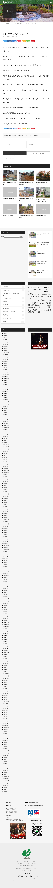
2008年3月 (5, 787)
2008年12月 (6, 776)
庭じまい (42, 307)
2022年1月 (5, 442)
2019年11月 (6, 496)
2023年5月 (5, 414)
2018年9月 (5, 526)
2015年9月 (5, 603)
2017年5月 (5, 560)
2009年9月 (5, 757)
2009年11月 (6, 753)
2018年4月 (5, 536)
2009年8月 (5, 759)
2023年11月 (6, 402)
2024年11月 (6, 376)
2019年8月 (5, 502)
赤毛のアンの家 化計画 (8, 215)
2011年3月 (5, 718)
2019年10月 (6, 498)
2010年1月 (5, 748)
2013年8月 (5, 656)
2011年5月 (5, 714)
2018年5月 (5, 534)
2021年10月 (6, 449)
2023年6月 (5, 412)
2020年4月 (5, 485)
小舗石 (34, 307)
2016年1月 (5, 594)
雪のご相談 (10, 878)
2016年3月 (5, 590)
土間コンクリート (42, 305)
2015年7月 (5, 607)
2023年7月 (5, 410)
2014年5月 (5, 637)
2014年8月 (5, 631)
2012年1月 (5, 697)
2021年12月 (6, 444)
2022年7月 (5, 432)
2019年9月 (5, 500)
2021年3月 (5, 464)
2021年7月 (5, 455)
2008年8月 (5, 785)
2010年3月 (5, 744)
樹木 (31, 310)
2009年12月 (6, 751)
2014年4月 (5, 639)
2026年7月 (5, 335)
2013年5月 (5, 663)
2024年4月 (5, 391)
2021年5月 (5, 459)
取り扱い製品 (13, 308)
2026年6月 (5, 337)
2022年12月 (6, 423)
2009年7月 (5, 761)
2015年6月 (5, 609)
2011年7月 (5, 710)
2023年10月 (6, 404)
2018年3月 (5, 539)
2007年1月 (5, 791)
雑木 (38, 312)
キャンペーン (13, 290)
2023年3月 (5, 419)
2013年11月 (6, 650)
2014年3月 (5, 641)
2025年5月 (5, 365)
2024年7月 (5, 384)
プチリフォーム (13, 298)
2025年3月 (5, 369)
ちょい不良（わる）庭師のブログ (13, 36)
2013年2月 (5, 669)
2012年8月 (5, 682)
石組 (47, 310)
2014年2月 (5, 643)
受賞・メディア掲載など (13, 311)
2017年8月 (5, 554)
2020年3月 (5, 487)
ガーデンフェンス (46, 294)
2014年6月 (5, 635)
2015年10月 (6, 601)
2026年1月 (5, 348)
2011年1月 (5, 723)
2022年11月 (6, 425)
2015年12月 (6, 596)
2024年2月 (5, 395)
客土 (48, 305)
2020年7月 (5, 479)
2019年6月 (5, 506)
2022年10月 (6, 427)
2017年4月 (5, 562)
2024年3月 (5, 393)
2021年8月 (5, 453)
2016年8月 (5, 579)
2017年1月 (5, 569)
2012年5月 (5, 688)
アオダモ (31, 287)
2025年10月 (6, 354)
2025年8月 (5, 359)
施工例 (13, 321)
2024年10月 (6, 378)
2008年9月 (5, 783)
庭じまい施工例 (13, 318)
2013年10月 (6, 652)
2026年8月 (5, 333)
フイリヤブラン (42, 301)
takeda (10, 135)
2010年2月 (5, 746)
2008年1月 (5, 789)
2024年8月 (5, 382)
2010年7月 (5, 736)
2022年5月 (5, 436)
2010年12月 (6, 725)
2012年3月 (5, 693)
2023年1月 (5, 421)
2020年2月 (5, 489)
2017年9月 (5, 551)
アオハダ (36, 287)
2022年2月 (5, 440)
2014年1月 (5, 646)
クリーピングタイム (40, 296)
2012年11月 (6, 676)
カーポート (39, 292)
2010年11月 (6, 727)
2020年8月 (5, 476)
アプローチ (43, 287)
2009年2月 (5, 772)
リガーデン (41, 303)
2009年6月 (5, 763)
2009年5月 (5, 766)
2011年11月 (6, 701)
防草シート (33, 312)
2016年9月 (5, 577)
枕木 (47, 307)
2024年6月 (5, 387)
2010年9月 (5, 731)
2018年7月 (5, 530)
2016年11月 (6, 573)
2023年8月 (5, 408)
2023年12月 (6, 399)
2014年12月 (6, 622)
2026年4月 (5, 342)
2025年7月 (5, 361)
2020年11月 (6, 470)
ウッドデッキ (35, 289)
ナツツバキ (46, 299)
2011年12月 (6, 699)
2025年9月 (5, 357)
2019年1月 (5, 517)
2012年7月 (5, 684)
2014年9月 (5, 628)
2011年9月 (5, 706)
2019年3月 (5, 513)
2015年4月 (5, 613)
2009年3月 (5, 770)
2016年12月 (6, 571)
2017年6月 (5, 558)
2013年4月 (5, 665)
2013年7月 (5, 658)
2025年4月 (5, 367)
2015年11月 (6, 599)
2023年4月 (5, 417)
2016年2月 (5, 592)
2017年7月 (5, 556)
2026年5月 (5, 339)
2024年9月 (5, 380)
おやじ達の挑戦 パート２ (42, 215)
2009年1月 (5, 774)
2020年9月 (5, 474)
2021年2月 (5, 466)
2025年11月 (6, 352)
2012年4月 (5, 691)
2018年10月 (6, 524)
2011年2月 (5, 721)
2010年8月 (5, 733)
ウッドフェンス (41, 289)
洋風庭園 (34, 310)
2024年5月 (5, 389)
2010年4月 (5, 742)
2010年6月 (5, 738)
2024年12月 (6, 374)
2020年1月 (5, 491)
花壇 (29, 312)
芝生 (49, 310)
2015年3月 (5, 616)
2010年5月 (5, 740)
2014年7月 (5, 633)
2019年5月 (5, 509)
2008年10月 (6, 780)
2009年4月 (5, 768)
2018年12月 (6, 519)
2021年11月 (6, 446)
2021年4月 (5, 461)
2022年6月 (5, 434)
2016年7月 (5, 581)
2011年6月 (5, 712)
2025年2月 (5, 372)
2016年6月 (5, 584)
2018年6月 (5, 532)
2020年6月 (5, 481)
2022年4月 (5, 438)
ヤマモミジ (34, 303)
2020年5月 (5, 483)
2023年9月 (5, 406)
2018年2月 (5, 541)
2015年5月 (5, 611)
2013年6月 (5, 661)
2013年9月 (5, 654)
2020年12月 (6, 468)
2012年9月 (5, 680)
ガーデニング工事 (37, 294)
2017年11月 (6, 547)
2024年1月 (5, 397)
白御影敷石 (43, 310)
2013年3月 (5, 667)
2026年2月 (5, 346)
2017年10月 (6, 549)
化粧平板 (33, 305)
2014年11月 (6, 624)
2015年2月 (5, 618)
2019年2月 (5, 515)
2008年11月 (6, 778)
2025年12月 (6, 350)
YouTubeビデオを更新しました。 (10, 198)
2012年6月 (5, 686)
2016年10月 (6, 575)
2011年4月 (5, 716)
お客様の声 (13, 286)
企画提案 (13, 301)
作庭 (46, 303)
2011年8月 (5, 708)
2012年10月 (6, 678)
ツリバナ (37, 299)
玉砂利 (38, 310)
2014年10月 (6, 626)
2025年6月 (5, 363)
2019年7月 (5, 504)
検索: (2, 236)
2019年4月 (5, 511)
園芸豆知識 (13, 315)
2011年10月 (6, 703)
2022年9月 (5, 429)
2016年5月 (5, 586)
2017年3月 (5, 564)
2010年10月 (6, 729)
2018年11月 (6, 521)
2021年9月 (5, 451)
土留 (37, 305)
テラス (41, 299)
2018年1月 (5, 543)
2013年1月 (5, 671)
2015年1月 (5, 620)
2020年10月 (6, 472)
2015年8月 (5, 605)
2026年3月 (5, 344)
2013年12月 (6, 648)
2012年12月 (6, 673)
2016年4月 (5, 588)
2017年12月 (6, 545)
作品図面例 (13, 304)
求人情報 (26, 878)
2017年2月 (5, 566)
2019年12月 (6, 494)
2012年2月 (5, 695)
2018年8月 (5, 528)
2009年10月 (6, 755)
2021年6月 (5, 457)
